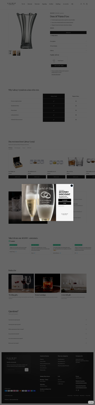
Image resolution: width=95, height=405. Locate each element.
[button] (64, 200)
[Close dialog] (72, 185)
